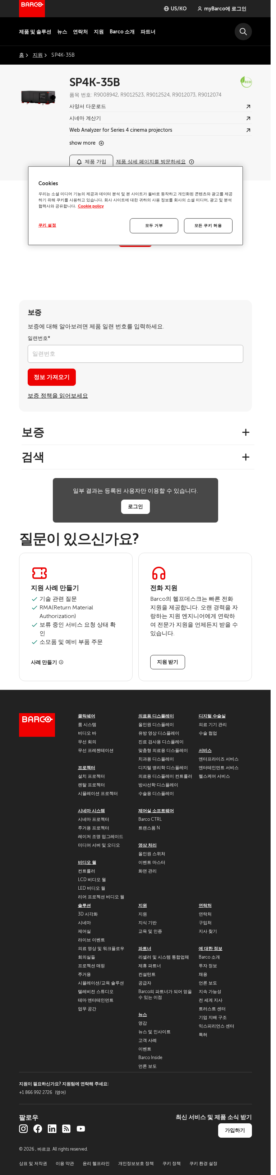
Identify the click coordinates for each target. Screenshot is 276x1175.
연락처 (80, 31)
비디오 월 (87, 862)
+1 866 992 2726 (42, 1092)
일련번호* (39, 338)
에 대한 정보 (210, 948)
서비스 (205, 750)
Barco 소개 (122, 31)
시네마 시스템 (91, 810)
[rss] (66, 1128)
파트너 (148, 31)
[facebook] (37, 1128)
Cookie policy (91, 206)
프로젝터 (86, 767)
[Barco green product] (229, 82)
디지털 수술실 (212, 715)
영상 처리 (147, 845)
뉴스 (62, 31)
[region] (135, 205)
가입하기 (235, 1130)
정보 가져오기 (52, 377)
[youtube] (81, 1128)
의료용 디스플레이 (156, 715)
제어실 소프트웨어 (156, 810)
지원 (99, 31)
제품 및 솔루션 (35, 31)
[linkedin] (52, 1128)
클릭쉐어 (86, 715)
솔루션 (84, 905)
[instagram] (23, 1128)
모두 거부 (154, 225)
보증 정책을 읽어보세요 (58, 396)
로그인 (135, 506)
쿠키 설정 (47, 225)
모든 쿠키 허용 (208, 225)
